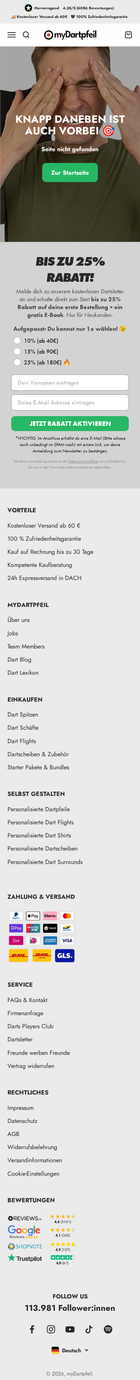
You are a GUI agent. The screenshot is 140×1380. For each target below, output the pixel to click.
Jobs (12, 633)
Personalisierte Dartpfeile (38, 809)
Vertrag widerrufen (30, 1066)
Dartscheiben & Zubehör (38, 754)
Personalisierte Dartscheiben (42, 848)
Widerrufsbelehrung (32, 1147)
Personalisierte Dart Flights (40, 822)
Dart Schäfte (22, 727)
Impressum (20, 1107)
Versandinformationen (34, 1160)
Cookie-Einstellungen (33, 1173)
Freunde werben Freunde (38, 1052)
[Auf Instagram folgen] (51, 1329)
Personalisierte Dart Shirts (39, 835)
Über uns (18, 620)
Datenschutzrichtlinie (83, 461)
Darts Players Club (30, 1026)
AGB (13, 1134)
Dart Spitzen (22, 714)
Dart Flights (21, 741)
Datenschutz (22, 1121)
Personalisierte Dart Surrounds (45, 862)
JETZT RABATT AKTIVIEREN (70, 423)
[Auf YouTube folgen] (70, 1329)
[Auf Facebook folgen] (32, 1329)
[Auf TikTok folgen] (89, 1329)
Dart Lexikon (22, 672)
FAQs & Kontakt (27, 1000)
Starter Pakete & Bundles (38, 767)
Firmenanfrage (25, 1013)
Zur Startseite (70, 172)
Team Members (25, 646)
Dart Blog (19, 659)
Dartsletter (19, 1039)
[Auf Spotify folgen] (108, 1329)
